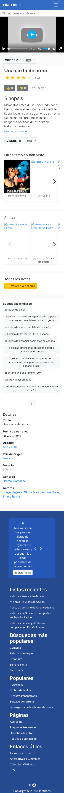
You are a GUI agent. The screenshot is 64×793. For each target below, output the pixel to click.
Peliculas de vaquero (22, 653)
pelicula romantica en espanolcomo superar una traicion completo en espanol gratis (31, 318)
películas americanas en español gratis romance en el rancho (31, 349)
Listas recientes (28, 590)
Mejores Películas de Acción (27, 602)
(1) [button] (17, 60)
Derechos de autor (21, 733)
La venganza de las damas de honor (31, 707)
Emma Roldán (12, 496)
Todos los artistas (20, 753)
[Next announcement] (40, 548)
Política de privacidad (23, 738)
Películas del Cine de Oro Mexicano (32, 607)
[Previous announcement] (35, 548)
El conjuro (16, 659)
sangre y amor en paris (17, 379)
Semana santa (18, 664)
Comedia (15, 647)
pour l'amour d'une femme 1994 (22, 372)
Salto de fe (16, 670)
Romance (21, 131)
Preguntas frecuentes (23, 727)
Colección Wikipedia (23, 764)
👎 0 (23, 88)
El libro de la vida (20, 690)
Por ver (40, 88)
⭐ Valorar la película (21, 286)
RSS (12, 770)
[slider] (17, 48)
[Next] (54, 181)
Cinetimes (12, 5)
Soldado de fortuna (22, 701)
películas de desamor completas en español (29, 340)
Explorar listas (23, 572)
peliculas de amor (14, 309)
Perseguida (16, 684)
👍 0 (10, 88)
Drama (8, 131)
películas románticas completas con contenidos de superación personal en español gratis (31, 362)
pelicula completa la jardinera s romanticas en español (31, 388)
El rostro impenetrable (24, 696)
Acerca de (16, 721)
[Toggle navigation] (56, 4)
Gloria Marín (32, 492)
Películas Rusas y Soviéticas (27, 596)
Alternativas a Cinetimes (25, 758)
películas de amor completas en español (27, 327)
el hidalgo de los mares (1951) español (26, 333)
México (8, 458)
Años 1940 (10, 447)
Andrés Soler (50, 492)
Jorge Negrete (12, 492)
